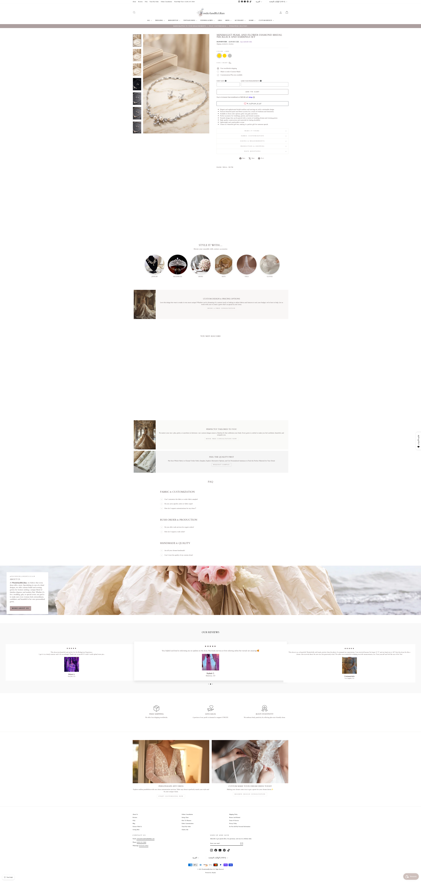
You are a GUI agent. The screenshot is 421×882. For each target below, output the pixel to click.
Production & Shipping (253, 146)
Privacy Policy (233, 823)
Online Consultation (166, 2)
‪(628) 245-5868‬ (141, 842)
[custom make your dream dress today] (250, 761)
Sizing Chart (185, 817)
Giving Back (136, 830)
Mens (227, 20)
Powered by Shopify (210, 873)
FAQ (146, 2)
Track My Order (154, 2)
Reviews (140, 2)
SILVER (230, 55)
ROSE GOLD (224, 55)
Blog (134, 823)
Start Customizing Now (171, 796)
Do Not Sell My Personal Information (239, 826)
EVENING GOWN (206, 20)
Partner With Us (137, 826)
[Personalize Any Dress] (171, 761)
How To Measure (186, 820)
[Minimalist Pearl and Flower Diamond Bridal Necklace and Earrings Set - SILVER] (224, 216)
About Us (135, 814)
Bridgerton (173, 20)
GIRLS (220, 20)
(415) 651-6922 (143, 846)
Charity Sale (185, 830)
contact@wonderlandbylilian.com (145, 839)
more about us (20, 608)
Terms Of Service (234, 820)
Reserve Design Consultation (250, 794)
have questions (252, 151)
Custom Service (265, 20)
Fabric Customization (252, 136)
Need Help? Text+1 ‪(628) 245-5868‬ (184, 2)
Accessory (239, 20)
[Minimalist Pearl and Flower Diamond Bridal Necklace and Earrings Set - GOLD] (218, 216)
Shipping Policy (233, 814)
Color (223, 51)
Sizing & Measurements (252, 141)
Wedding (159, 20)
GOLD (219, 55)
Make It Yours (252, 131)
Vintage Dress (189, 20)
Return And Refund (234, 817)
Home (251, 20)
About (134, 2)
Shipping (219, 44)
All (148, 20)
